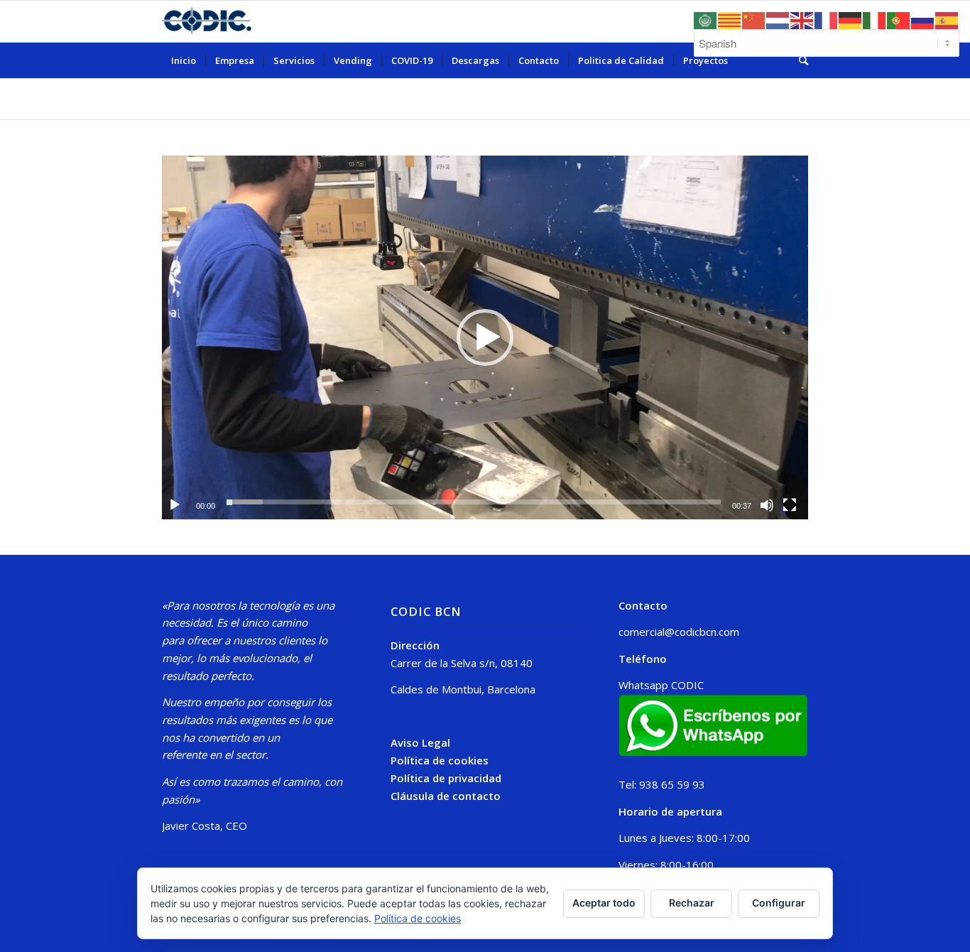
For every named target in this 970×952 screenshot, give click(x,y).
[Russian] (923, 19)
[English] (802, 19)
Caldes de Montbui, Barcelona (463, 689)
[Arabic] (706, 19)
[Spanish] (947, 19)
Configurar (778, 903)
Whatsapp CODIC (661, 685)
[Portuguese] (899, 19)
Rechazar (691, 903)
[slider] (474, 501)
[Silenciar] (767, 505)
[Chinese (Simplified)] (754, 19)
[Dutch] (778, 19)
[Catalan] (730, 19)
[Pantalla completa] (790, 505)
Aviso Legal (420, 742)
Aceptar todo (604, 903)
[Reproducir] (175, 505)
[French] (826, 19)
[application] (485, 337)
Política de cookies (440, 760)
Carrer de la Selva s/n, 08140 (462, 663)
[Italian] (875, 19)
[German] (851, 19)
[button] (485, 337)
